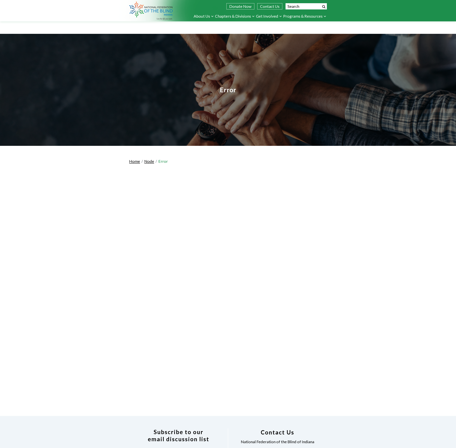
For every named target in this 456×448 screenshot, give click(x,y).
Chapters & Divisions (233, 16)
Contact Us (269, 6)
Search (324, 6)
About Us (202, 16)
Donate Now (240, 6)
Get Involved (267, 16)
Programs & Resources (303, 16)
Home (134, 161)
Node (149, 161)
